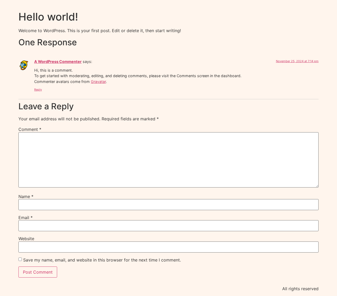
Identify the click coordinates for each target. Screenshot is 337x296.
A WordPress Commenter (58, 61)
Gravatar (98, 81)
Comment (29, 129)
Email (25, 217)
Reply (38, 89)
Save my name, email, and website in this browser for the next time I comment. (102, 260)
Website (26, 238)
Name (25, 196)
